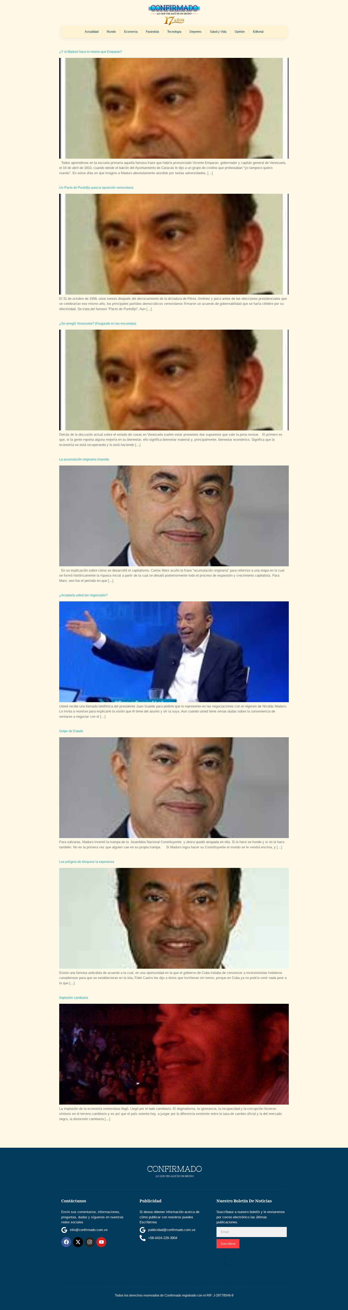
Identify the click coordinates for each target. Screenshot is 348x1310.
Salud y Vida (218, 31)
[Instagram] (90, 1242)
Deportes (196, 31)
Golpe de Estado (71, 731)
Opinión (240, 31)
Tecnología (174, 31)
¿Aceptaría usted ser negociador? (83, 595)
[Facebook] (66, 1242)
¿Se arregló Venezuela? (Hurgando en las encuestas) (97, 323)
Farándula (152, 31)
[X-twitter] (78, 1242)
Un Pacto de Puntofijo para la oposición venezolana (96, 187)
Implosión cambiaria (73, 997)
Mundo (111, 31)
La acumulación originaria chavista (84, 459)
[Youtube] (101, 1242)
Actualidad (91, 31)
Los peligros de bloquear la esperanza (86, 861)
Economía (131, 31)
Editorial (258, 31)
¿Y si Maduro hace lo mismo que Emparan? (90, 51)
